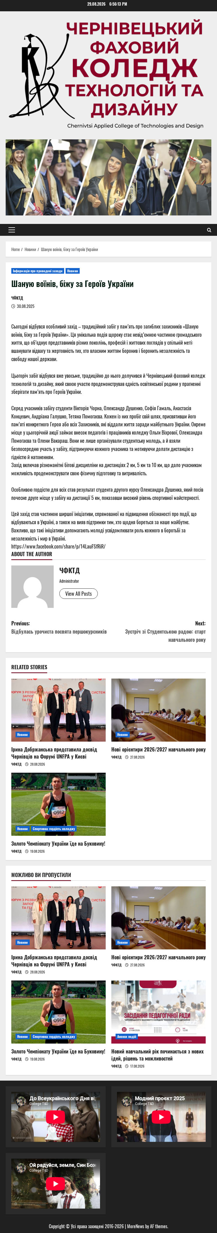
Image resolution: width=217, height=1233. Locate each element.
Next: (165, 631)
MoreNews (135, 1226)
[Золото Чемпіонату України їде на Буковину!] (58, 804)
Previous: (59, 627)
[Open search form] (209, 229)
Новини (72, 270)
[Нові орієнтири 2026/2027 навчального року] (158, 710)
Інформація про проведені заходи (37, 270)
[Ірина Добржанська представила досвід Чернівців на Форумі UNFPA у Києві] (58, 710)
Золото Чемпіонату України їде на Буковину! (58, 843)
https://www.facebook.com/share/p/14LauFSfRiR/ (58, 546)
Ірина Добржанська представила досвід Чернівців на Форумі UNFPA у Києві (54, 753)
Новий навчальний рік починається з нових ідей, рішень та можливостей (157, 1055)
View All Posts (78, 593)
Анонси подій (126, 1036)
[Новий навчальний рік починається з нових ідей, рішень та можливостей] (158, 1012)
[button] (12, 230)
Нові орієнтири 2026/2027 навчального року (158, 749)
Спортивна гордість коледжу (54, 828)
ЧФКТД (17, 298)
